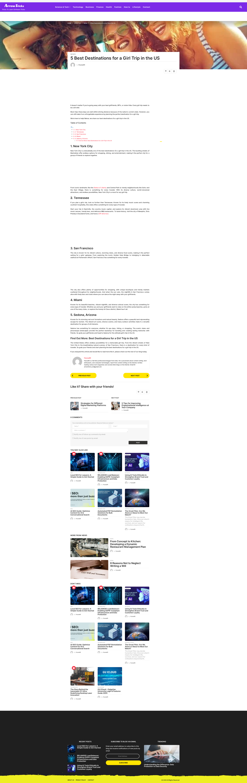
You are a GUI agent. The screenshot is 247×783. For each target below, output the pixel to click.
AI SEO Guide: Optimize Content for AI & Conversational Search (80, 513)
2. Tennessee (79, 132)
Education (101, 687)
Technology (78, 7)
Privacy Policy (81, 779)
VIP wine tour (103, 214)
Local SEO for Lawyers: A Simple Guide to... (77, 731)
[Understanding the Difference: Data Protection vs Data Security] (161, 753)
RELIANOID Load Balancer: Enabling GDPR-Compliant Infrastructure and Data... (95, 732)
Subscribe (123, 762)
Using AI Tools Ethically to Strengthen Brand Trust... (114, 731)
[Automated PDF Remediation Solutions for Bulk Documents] (110, 498)
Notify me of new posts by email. (86, 438)
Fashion (117, 7)
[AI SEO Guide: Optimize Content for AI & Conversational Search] (82, 498)
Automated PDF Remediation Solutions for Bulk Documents (110, 513)
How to (127, 7)
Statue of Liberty (100, 188)
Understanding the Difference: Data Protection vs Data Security (159, 765)
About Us (71, 779)
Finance (100, 7)
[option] (77, 725)
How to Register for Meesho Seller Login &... (39, 731)
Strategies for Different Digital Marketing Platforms (93, 404)
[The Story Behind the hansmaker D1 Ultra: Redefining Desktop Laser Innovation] (82, 676)
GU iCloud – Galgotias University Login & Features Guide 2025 (109, 691)
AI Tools (127, 472)
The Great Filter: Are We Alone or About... (170, 731)
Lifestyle (136, 7)
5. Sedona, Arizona (81, 138)
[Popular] (74, 454)
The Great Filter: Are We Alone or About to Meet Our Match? (136, 513)
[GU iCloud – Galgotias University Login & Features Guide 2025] (110, 676)
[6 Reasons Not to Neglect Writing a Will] (89, 569)
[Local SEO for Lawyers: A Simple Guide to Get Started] (82, 462)
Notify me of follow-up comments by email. (90, 434)
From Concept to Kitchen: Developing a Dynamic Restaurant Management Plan (128, 544)
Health (109, 7)
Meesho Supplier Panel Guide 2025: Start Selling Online (58, 732)
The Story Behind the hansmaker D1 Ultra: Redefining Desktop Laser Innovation (81, 692)
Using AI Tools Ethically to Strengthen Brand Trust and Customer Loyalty (136, 477)
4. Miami (78, 136)
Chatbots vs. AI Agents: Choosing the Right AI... (226, 731)
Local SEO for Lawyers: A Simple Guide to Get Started (82, 476)
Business (90, 7)
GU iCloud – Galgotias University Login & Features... (208, 732)
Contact (146, 7)
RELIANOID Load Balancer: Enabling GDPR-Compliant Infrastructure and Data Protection (109, 478)
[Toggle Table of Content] (71, 127)
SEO (71, 472)
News (73, 54)
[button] (241, 7)
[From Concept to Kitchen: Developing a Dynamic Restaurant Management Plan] (89, 547)
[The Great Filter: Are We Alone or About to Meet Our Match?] (137, 498)
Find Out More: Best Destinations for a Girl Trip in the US (95, 140)
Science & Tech (62, 7)
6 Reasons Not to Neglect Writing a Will (125, 564)
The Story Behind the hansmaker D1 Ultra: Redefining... (189, 732)
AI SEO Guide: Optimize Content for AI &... (133, 731)
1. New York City (80, 129)
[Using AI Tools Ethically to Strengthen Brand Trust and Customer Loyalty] (137, 462)
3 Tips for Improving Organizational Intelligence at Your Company (135, 405)
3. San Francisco (80, 134)
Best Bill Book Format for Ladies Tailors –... (21, 731)
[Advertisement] (109, 89)
